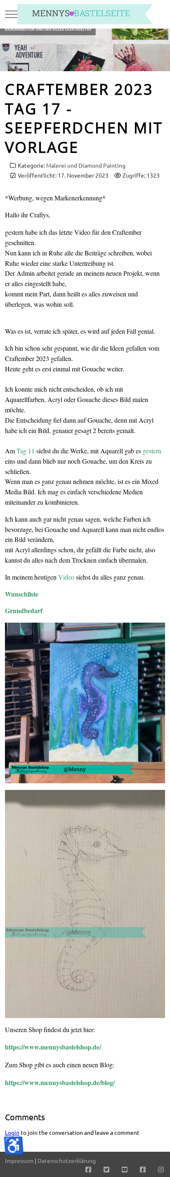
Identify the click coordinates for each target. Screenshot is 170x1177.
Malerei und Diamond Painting (85, 165)
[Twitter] (106, 1169)
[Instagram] (161, 1169)
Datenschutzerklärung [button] (67, 1160)
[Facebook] (88, 1169)
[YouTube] (124, 1169)
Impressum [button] (19, 1160)
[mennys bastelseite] (85, 14)
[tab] (80, 54)
